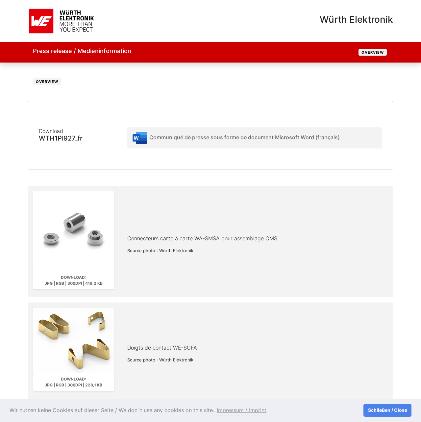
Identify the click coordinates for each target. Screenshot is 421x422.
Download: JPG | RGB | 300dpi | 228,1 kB (73, 382)
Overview (372, 52)
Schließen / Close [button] (387, 410)
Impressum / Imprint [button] (241, 410)
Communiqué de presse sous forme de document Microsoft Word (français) (244, 137)
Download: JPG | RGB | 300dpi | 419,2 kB (74, 280)
